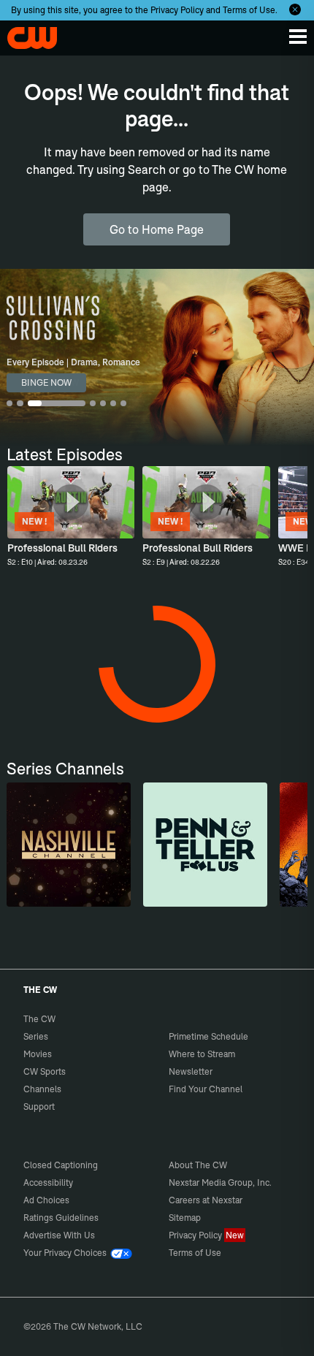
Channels (42, 1088)
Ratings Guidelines (61, 1217)
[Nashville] (68, 844)
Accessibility (48, 1182)
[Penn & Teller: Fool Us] (205, 844)
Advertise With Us (59, 1235)
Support (39, 1106)
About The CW (198, 1164)
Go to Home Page (157, 229)
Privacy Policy (177, 9)
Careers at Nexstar (205, 1200)
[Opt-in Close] (295, 9)
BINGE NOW (46, 382)
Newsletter (190, 1071)
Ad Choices (46, 1200)
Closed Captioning (60, 1164)
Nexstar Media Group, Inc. (220, 1182)
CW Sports (44, 1071)
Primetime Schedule (208, 1036)
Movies (37, 1053)
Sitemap (185, 1217)
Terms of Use (249, 9)
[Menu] (298, 36)
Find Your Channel (205, 1088)
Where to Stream (202, 1053)
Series (35, 1036)
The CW (25, 34)
